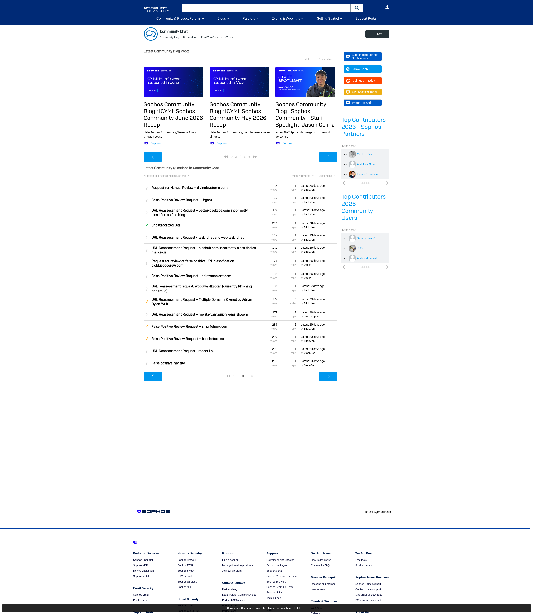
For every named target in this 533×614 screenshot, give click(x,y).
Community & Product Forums (178, 18)
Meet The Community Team (217, 37)
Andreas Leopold (367, 258)
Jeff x (360, 248)
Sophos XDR (140, 565)
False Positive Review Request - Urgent (182, 200)
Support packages (276, 565)
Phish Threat (140, 600)
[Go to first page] (363, 183)
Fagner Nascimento (368, 174)
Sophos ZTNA (185, 565)
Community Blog (169, 37)
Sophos (156, 143)
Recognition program (323, 584)
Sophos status (274, 592)
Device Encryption (143, 570)
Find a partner (230, 560)
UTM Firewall (185, 576)
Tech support (273, 597)
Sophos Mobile (141, 576)
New (379, 34)
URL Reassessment (364, 92)
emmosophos (312, 316)
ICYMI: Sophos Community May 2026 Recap (238, 118)
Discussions (190, 37)
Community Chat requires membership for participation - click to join (266, 608)
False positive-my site (168, 363)
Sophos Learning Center (280, 587)
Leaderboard (318, 589)
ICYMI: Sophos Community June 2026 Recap (173, 118)
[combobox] (266, 8)
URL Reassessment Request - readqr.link (183, 351)
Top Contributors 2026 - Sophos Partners (363, 127)
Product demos (363, 565)
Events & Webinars (286, 18)
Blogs (221, 18)
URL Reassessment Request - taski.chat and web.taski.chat (198, 237)
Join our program (232, 570)
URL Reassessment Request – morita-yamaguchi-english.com (200, 314)
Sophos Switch (186, 570)
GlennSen (309, 353)
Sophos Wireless (187, 581)
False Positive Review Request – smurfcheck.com (190, 326)
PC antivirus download (368, 600)
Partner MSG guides (233, 600)
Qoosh (307, 265)
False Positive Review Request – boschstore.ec (188, 339)
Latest (313, 186)
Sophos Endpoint (143, 560)
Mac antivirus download (368, 594)
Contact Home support (368, 589)
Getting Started (328, 18)
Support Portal (366, 18)
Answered (147, 225)
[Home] (162, 9)
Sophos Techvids (276, 581)
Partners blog (229, 589)
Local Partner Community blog (239, 594)
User (387, 7)
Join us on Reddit (364, 81)
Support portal (274, 570)
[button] (357, 8)
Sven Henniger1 (366, 238)
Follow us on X (361, 69)
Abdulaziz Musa (366, 164)
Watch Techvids (362, 103)
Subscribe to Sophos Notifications (365, 56)
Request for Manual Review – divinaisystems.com (190, 187)
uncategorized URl (166, 225)
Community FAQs (320, 565)
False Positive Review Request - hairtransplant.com (191, 276)
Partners (249, 18)
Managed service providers (237, 565)
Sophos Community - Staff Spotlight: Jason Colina (305, 118)
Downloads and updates (280, 560)
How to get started (321, 560)
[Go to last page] (368, 183)
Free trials (361, 560)
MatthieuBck (364, 154)
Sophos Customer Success (281, 576)
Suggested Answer (147, 301)
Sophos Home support (368, 584)
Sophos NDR (185, 587)
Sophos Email (141, 594)
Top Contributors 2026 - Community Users (363, 207)
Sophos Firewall (187, 560)
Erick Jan (309, 190)
